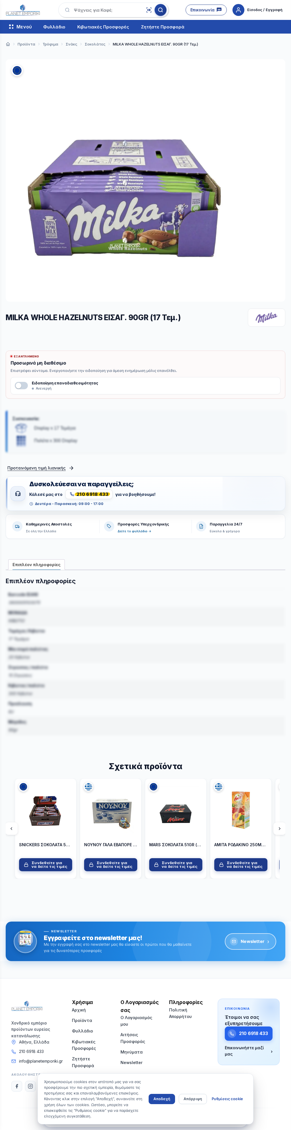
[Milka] (266, 318)
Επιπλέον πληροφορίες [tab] (37, 564)
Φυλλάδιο (54, 27)
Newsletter (255, 941)
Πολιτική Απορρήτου (180, 1013)
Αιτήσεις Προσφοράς (132, 1038)
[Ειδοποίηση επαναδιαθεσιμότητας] (21, 385)
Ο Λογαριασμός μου (136, 1020)
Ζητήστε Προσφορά (162, 27)
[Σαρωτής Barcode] (149, 10)
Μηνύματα (131, 1052)
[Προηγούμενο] (11, 828)
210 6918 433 (31, 1051)
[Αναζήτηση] (161, 10)
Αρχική (79, 1009)
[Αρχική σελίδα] (8, 44)
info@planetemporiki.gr (41, 1061)
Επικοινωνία (202, 9)
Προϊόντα (82, 1020)
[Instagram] (30, 1086)
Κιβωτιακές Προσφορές (103, 27)
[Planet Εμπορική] (23, 9)
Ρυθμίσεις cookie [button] (227, 1098)
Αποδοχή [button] (161, 1098)
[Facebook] (16, 1086)
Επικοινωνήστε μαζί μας (249, 1051)
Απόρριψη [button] (193, 1098)
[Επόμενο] (279, 828)
